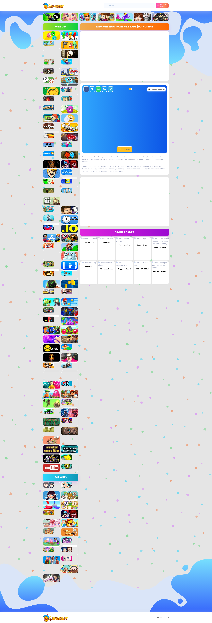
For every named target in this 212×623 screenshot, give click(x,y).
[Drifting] (48, 137)
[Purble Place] (48, 551)
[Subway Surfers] (69, 397)
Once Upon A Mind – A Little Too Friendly (167, 271)
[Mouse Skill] (51, 287)
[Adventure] (106, 20)
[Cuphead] (69, 130)
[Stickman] (66, 385)
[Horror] (142, 20)
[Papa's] (69, 535)
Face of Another (124, 245)
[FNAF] (51, 167)
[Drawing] (51, 507)
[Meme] (69, 259)
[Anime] (48, 486)
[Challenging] (51, 94)
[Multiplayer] (160, 20)
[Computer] (51, 121)
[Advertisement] (60, 598)
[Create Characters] (51, 498)
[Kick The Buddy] (48, 247)
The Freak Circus (106, 269)
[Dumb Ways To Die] (48, 146)
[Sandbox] (66, 348)
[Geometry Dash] (66, 183)
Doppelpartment (124, 269)
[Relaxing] (51, 342)
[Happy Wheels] (48, 210)
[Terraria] (51, 425)
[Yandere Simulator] (51, 581)
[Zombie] (66, 468)
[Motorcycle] (66, 275)
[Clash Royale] (48, 109)
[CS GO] (48, 128)
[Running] (124, 20)
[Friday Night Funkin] (69, 167)
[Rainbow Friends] (51, 333)
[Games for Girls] (69, 20)
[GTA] (51, 204)
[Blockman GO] (66, 63)
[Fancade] (48, 155)
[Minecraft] (48, 265)
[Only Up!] (48, 293)
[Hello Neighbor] (48, 219)
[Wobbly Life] (66, 459)
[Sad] (51, 351)
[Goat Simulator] (66, 192)
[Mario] (69, 250)
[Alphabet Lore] (69, 48)
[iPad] (51, 241)
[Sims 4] (51, 563)
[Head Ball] (69, 213)
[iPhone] (69, 241)
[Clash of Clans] (66, 100)
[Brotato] (48, 72)
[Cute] (69, 498)
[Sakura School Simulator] (66, 551)
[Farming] (48, 514)
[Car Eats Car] (69, 75)
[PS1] (48, 321)
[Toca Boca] (69, 572)
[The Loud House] (51, 443)
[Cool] (69, 121)
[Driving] (69, 139)
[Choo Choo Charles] (48, 100)
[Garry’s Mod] (66, 174)
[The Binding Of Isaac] (69, 434)
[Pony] (66, 541)
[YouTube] (51, 471)
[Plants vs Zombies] (51, 305)
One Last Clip (88, 243)
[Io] (69, 231)
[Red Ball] (69, 333)
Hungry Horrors (142, 245)
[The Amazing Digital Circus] (66, 422)
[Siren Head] (66, 367)
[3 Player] (51, 38)
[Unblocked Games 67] (69, 452)
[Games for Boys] (51, 20)
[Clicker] (69, 112)
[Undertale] (51, 461)
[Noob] (69, 287)
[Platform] (69, 305)
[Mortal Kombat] (48, 275)
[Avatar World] (66, 486)
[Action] (87, 20)
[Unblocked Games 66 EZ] (51, 452)
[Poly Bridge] (48, 311)
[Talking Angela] (66, 560)
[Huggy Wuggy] (48, 229)
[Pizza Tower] (66, 293)
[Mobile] (69, 268)
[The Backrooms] (48, 431)
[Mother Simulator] (48, 532)
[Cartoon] (69, 84)
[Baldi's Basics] (48, 63)
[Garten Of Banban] (48, 183)
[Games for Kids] (69, 526)
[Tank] (48, 413)
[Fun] (51, 176)
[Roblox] (69, 342)
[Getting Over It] (48, 192)
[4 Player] (69, 38)
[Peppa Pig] (51, 544)
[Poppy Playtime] (69, 314)
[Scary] (51, 360)
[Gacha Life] (51, 526)
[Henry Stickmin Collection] (69, 222)
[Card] (48, 82)
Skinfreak (106, 243)
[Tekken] (69, 415)
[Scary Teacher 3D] (69, 360)
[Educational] (69, 507)
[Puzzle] (69, 323)
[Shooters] (48, 367)
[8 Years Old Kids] (48, 45)
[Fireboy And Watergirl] (69, 158)
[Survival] (51, 406)
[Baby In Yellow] (69, 57)
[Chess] (66, 91)
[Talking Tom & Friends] (66, 403)
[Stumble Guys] (51, 397)
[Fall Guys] (66, 146)
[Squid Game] (51, 388)
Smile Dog (88, 266)
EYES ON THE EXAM (142, 269)
